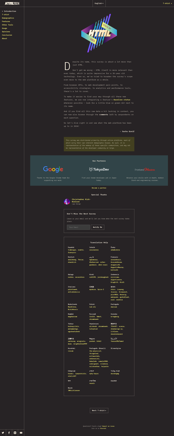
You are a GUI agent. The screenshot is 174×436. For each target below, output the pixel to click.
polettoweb (72, 289)
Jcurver (114, 292)
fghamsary (93, 260)
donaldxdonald (117, 334)
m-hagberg (115, 317)
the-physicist (95, 351)
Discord (103, 428)
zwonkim (119, 300)
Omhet (99, 317)
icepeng (120, 289)
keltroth (114, 270)
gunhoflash (124, 297)
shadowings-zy (117, 329)
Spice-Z (101, 289)
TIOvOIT (114, 326)
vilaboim (104, 364)
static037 (72, 376)
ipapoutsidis (80, 374)
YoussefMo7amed (117, 341)
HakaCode (93, 361)
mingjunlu (81, 341)
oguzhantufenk (74, 331)
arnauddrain (116, 260)
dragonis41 (115, 265)
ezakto (80, 250)
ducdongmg (115, 374)
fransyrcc (72, 252)
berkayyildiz (73, 326)
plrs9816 (114, 295)
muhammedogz (73, 329)
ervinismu (115, 277)
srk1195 (92, 277)
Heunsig (123, 295)
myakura (92, 289)
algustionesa (116, 280)
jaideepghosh (103, 277)
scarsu (121, 326)
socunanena (93, 250)
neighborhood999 (80, 344)
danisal (114, 307)
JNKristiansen (74, 390)
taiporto (104, 366)
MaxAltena (72, 307)
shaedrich (72, 262)
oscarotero (79, 277)
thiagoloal (93, 353)
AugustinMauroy (117, 267)
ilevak (70, 351)
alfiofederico (74, 292)
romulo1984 (103, 361)
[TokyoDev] (99, 169)
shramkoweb (93, 319)
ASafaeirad (93, 262)
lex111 (92, 317)
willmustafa (94, 356)
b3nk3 (99, 341)
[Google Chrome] (53, 169)
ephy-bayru (93, 374)
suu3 (112, 300)
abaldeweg (72, 260)
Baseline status (122, 100)
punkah (92, 341)
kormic (70, 374)
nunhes (70, 277)
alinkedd (93, 326)
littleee (114, 331)
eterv (113, 289)
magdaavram (72, 317)
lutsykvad (93, 329)
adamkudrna (115, 250)
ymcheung (71, 341)
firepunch (123, 292)
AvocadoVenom (116, 262)
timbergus (72, 250)
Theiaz (80, 260)
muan (70, 344)
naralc (92, 383)
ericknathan (94, 366)
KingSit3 (114, 282)
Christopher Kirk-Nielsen (81, 200)
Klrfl (122, 282)
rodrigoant (93, 364)
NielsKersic (73, 309)
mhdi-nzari (103, 265)
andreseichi (94, 359)
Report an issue (108, 426)
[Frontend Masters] (145, 169)
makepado (114, 297)
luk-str (92, 307)
